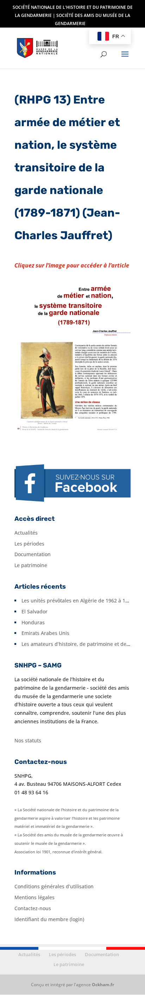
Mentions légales (34, 897)
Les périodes (29, 543)
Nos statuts (27, 740)
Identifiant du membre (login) (49, 919)
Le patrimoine (30, 565)
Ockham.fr (103, 985)
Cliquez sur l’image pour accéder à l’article (71, 265)
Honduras (33, 622)
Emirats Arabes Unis (45, 633)
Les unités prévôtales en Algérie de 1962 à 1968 (77, 600)
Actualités (26, 532)
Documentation (32, 554)
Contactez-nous (32, 908)
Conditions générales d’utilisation (54, 886)
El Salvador (34, 611)
